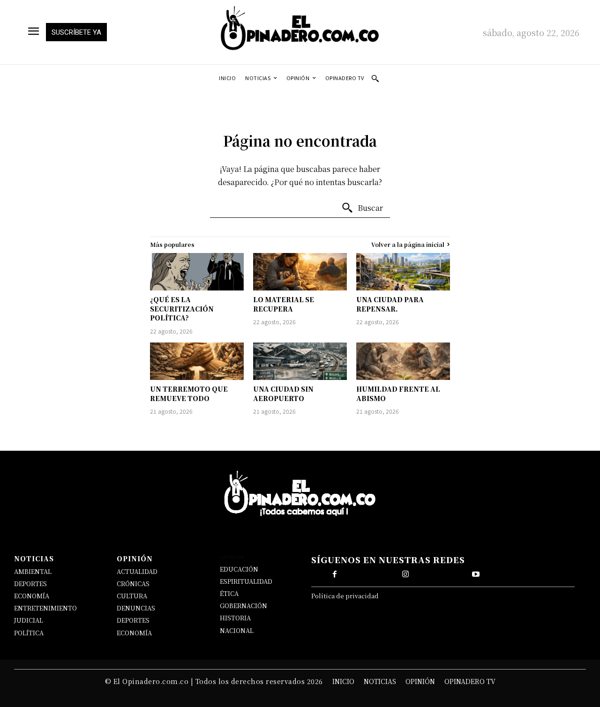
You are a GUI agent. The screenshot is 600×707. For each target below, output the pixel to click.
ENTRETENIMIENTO (45, 607)
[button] (375, 78)
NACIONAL (237, 630)
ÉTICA (229, 593)
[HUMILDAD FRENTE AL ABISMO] (403, 361)
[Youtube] (475, 574)
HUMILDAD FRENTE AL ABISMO (398, 393)
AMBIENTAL (33, 571)
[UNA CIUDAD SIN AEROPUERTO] (300, 361)
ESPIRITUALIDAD (246, 581)
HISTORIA (235, 617)
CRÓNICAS (133, 583)
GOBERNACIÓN (243, 605)
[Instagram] (405, 574)
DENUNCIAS (136, 607)
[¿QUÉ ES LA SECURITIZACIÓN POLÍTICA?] (197, 271)
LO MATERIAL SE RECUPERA (283, 304)
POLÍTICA (29, 632)
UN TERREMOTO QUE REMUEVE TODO (189, 393)
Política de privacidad (345, 595)
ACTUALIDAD (137, 571)
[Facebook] (334, 574)
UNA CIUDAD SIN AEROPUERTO (283, 393)
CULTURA (132, 595)
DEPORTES (30, 583)
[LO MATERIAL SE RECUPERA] (300, 271)
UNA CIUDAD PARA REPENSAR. (390, 304)
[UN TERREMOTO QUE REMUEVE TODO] (197, 361)
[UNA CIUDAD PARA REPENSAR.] (403, 271)
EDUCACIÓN (239, 569)
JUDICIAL (28, 620)
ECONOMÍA (31, 595)
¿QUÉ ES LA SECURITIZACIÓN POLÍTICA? (182, 308)
